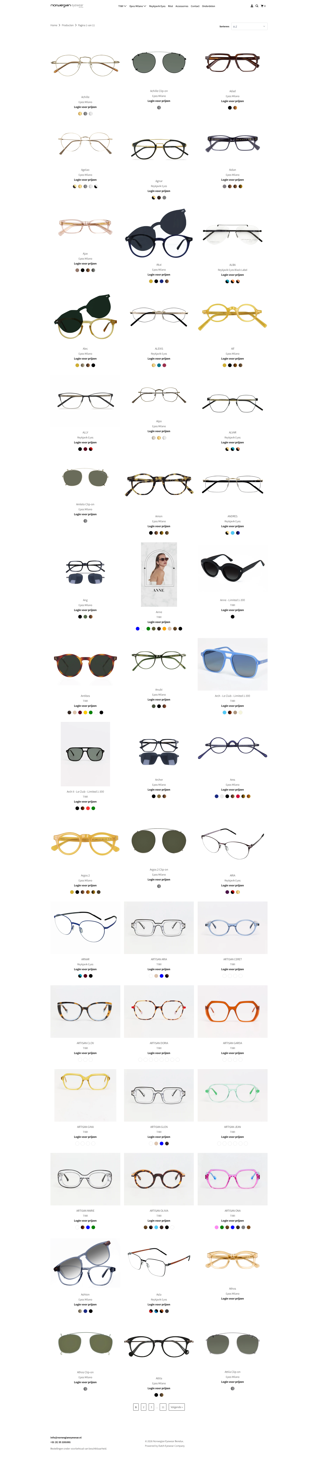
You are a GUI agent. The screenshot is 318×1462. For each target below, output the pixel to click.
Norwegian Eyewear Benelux (168, 1441)
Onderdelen (208, 6)
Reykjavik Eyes (157, 6)
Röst (170, 6)
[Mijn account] (252, 6)
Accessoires (182, 6)
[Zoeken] (257, 6)
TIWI (121, 6)
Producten (68, 25)
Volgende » (177, 1407)
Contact (195, 6)
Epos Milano (137, 6)
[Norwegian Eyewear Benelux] (67, 6)
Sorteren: (224, 26)
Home (54, 25)
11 (163, 1407)
